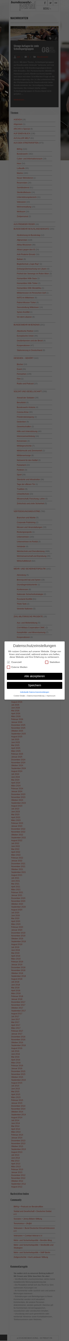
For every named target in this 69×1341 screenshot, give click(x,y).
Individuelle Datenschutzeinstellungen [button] (34, 692)
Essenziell (16, 662)
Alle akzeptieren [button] (34, 676)
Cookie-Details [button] (20, 696)
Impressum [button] (51, 696)
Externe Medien (19, 667)
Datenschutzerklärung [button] (36, 696)
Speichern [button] (34, 685)
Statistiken (55, 662)
